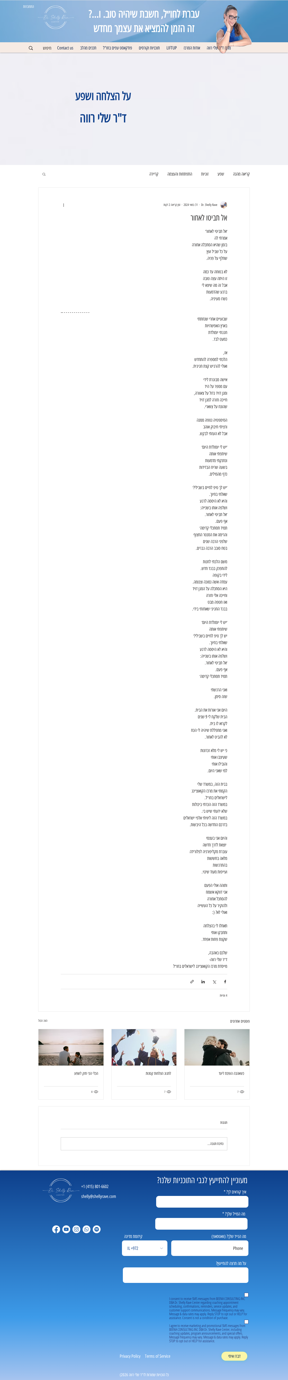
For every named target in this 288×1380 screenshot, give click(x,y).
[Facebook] (56, 1229)
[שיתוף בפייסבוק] (225, 981)
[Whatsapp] (86, 1229)
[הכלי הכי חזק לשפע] (71, 1047)
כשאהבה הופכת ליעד (231, 1073)
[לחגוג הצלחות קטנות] (144, 1047)
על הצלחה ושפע (103, 96)
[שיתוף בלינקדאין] (203, 981)
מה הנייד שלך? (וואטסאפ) (229, 1236)
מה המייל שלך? (235, 1214)
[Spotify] (97, 1229)
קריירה (153, 174)
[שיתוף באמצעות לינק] (192, 981)
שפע (221, 174)
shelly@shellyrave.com (98, 1196)
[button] (191, 48)
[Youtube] (66, 1229)
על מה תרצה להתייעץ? (231, 1263)
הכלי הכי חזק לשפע (86, 1073)
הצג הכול (42, 1021)
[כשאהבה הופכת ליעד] (217, 1047)
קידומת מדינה (133, 1236)
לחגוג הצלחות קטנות (158, 1073)
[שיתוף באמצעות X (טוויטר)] (214, 981)
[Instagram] (76, 1229)
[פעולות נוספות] (63, 204)
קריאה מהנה (241, 174)
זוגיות (205, 174)
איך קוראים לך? (236, 1192)
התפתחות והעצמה (179, 174)
